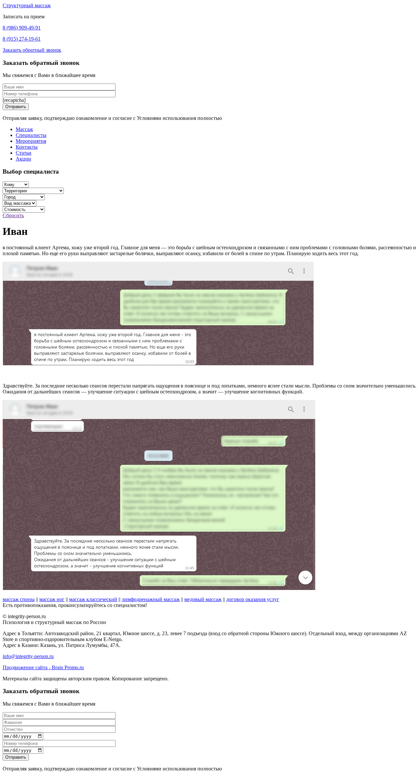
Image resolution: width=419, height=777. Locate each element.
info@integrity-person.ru (28, 656)
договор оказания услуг (252, 599)
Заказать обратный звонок (32, 50)
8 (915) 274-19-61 (22, 39)
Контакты (27, 147)
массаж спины (19, 599)
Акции (23, 158)
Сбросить (13, 215)
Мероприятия (31, 141)
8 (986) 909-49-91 (22, 27)
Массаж (24, 129)
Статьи (23, 153)
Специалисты (31, 135)
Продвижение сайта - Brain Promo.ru (43, 667)
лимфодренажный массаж (151, 599)
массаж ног (51, 599)
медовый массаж (203, 599)
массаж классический (93, 599)
